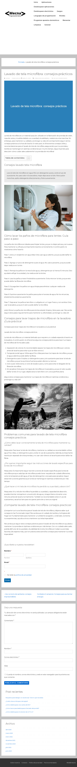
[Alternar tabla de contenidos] (27, 158)
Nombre (7, 558)
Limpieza (37, 25)
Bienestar (66, 20)
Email (7, 562)
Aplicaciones (46, 2)
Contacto (24, 762)
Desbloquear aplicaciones (44, 7)
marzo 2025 (9, 733)
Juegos (59, 11)
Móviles (62, 16)
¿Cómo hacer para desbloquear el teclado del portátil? (22, 708)
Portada (21, 62)
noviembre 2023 (11, 744)
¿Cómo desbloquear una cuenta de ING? (18, 705)
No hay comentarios (60, 78)
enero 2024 (9, 737)
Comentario (9, 620)
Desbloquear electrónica (43, 11)
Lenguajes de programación (45, 16)
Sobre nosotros (15, 762)
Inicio (36, 2)
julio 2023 (8, 747)
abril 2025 (8, 729)
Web (6, 666)
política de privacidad (23, 575)
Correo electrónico (11, 657)
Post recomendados (50, 762)
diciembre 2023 (10, 740)
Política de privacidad (35, 762)
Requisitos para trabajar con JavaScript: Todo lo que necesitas (24, 697)
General (47, 25)
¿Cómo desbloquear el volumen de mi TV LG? (19, 712)
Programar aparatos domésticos (46, 20)
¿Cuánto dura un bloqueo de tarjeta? (17, 701)
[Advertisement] (38, 41)
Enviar (7, 580)
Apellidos (29, 558)
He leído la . (19, 575)
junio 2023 (9, 751)
